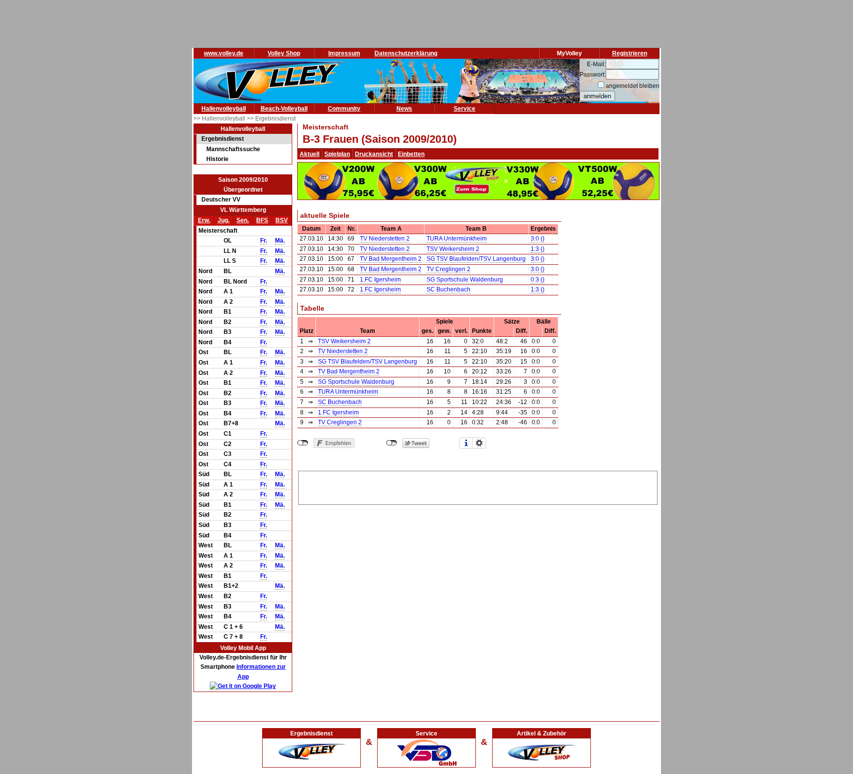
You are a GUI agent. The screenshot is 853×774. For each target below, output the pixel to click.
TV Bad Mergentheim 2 (391, 258)
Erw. (204, 220)
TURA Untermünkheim (456, 238)
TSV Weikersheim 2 (452, 248)
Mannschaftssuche (233, 149)
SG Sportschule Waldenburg (464, 279)
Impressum (344, 53)
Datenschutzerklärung (406, 53)
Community (344, 108)
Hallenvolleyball (223, 108)
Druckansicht (374, 154)
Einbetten (411, 154)
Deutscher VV (220, 199)
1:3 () (537, 248)
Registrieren (629, 53)
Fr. (263, 240)
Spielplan (337, 154)
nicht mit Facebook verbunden (303, 443)
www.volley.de (223, 53)
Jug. (224, 220)
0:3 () (537, 279)
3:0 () (537, 238)
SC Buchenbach (448, 289)
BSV (281, 220)
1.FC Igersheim (380, 279)
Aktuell (309, 154)
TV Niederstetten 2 (385, 238)
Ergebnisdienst (222, 138)
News (404, 108)
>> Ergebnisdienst (271, 118)
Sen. (242, 220)
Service (464, 108)
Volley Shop (284, 53)
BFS (262, 220)
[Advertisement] (477, 486)
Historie (217, 159)
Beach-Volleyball (284, 108)
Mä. (280, 240)
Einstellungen (479, 443)
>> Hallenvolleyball (220, 118)
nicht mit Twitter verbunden (391, 443)
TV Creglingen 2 (448, 269)
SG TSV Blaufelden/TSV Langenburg (476, 258)
